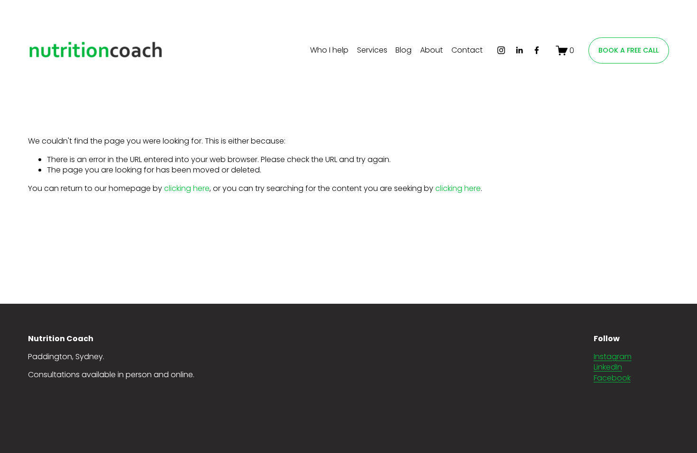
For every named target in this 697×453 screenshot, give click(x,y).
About (431, 50)
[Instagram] (501, 50)
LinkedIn (608, 367)
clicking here (187, 188)
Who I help (329, 50)
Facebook (612, 378)
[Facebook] (536, 50)
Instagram (613, 357)
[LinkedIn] (519, 50)
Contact (467, 50)
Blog (403, 50)
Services (372, 50)
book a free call (628, 50)
